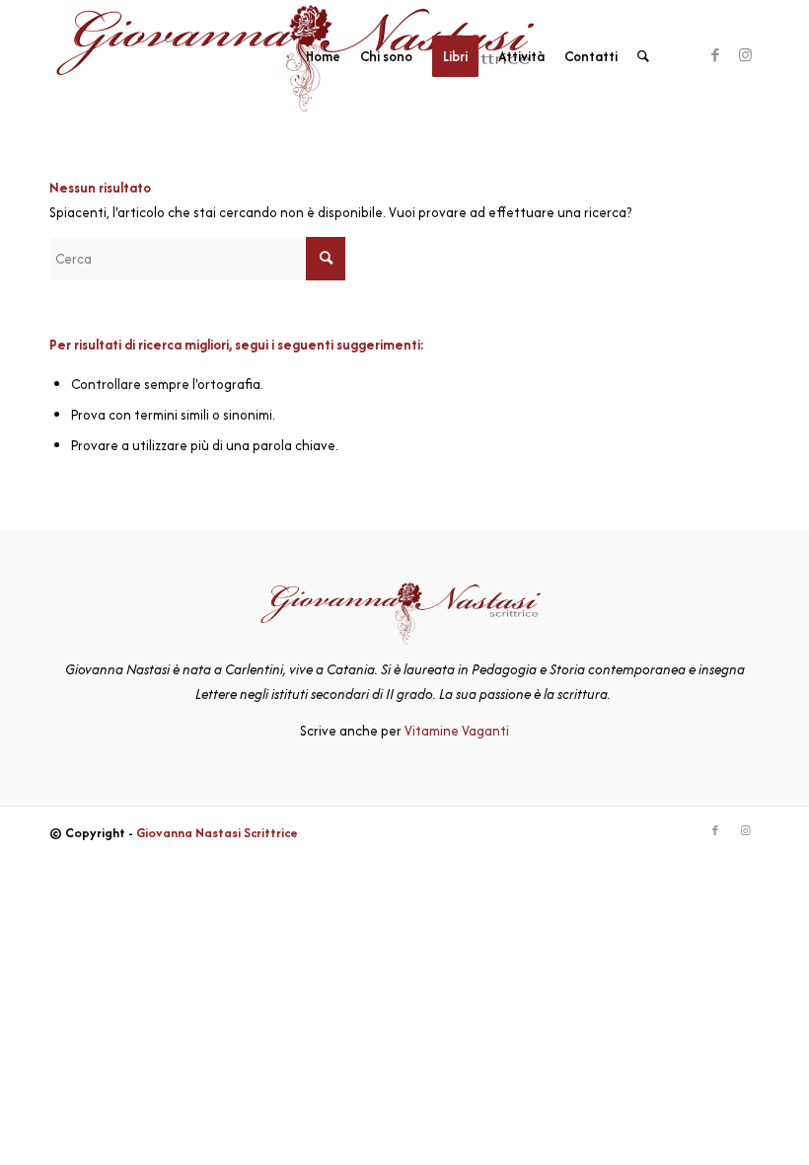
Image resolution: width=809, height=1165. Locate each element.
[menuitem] (323, 56)
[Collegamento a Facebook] (715, 55)
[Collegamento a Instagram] (745, 55)
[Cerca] (643, 56)
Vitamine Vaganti (456, 730)
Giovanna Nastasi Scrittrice (217, 832)
